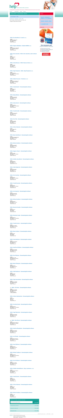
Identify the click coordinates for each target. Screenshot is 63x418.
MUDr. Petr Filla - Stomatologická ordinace (19, 119)
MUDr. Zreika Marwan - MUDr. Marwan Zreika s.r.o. (21, 62)
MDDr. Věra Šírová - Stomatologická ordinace (21, 320)
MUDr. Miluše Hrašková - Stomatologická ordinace (21, 143)
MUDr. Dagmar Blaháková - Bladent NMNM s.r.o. (20, 45)
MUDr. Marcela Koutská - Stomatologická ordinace (21, 207)
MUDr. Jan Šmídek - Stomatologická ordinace (20, 336)
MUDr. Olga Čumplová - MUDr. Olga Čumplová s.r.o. (21, 70)
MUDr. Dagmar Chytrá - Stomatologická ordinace (21, 151)
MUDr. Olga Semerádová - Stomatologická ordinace (21, 279)
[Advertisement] (24, 28)
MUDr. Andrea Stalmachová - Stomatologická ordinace (22, 296)
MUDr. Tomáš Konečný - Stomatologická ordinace (21, 183)
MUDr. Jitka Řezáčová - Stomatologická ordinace (21, 271)
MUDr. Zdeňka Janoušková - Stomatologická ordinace (22, 159)
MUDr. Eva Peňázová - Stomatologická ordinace (20, 255)
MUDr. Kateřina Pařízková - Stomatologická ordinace (21, 247)
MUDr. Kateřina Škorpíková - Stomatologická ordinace (22, 328)
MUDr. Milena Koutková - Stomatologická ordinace (21, 199)
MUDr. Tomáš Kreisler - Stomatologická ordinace (21, 223)
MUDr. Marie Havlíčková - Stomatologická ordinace (21, 135)
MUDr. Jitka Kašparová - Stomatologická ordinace (21, 167)
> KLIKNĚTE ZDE (44, 24)
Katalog (21, 11)
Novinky (11, 11)
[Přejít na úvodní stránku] (19, 8)
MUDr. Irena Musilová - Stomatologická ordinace (20, 239)
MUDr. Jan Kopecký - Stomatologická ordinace (20, 191)
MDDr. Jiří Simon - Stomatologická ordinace (21, 287)
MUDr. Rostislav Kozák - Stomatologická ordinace (21, 215)
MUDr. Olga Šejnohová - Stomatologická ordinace (21, 312)
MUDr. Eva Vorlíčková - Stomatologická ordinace (21, 360)
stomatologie (16, 18)
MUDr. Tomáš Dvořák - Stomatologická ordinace (20, 110)
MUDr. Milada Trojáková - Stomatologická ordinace (21, 352)
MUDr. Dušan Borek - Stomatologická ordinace (20, 102)
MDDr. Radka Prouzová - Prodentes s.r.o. (19, 78)
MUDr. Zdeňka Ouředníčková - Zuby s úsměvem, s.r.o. (22, 368)
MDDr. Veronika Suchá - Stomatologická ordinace (21, 304)
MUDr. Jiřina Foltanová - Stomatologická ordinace (21, 127)
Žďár (22, 18)
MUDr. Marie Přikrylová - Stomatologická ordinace (21, 263)
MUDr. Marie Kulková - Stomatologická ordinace (20, 231)
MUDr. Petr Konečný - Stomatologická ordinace (20, 175)
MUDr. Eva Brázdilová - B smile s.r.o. (18, 37)
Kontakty (24, 11)
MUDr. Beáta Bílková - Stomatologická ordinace (20, 94)
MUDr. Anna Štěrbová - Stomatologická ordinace (20, 344)
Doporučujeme (16, 11)
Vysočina (20, 18)
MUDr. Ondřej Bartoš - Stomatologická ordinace (20, 86)
